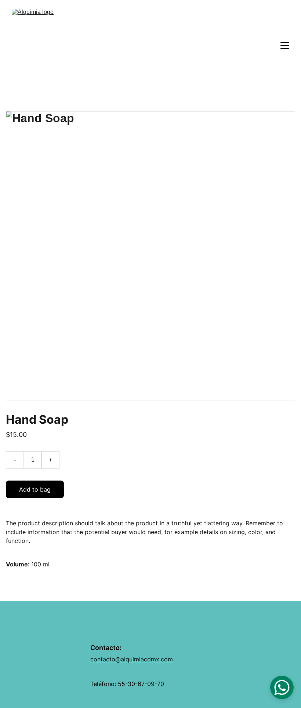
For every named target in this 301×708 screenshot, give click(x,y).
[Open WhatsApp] (282, 687)
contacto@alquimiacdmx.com (131, 659)
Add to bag (35, 489)
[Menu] (284, 45)
